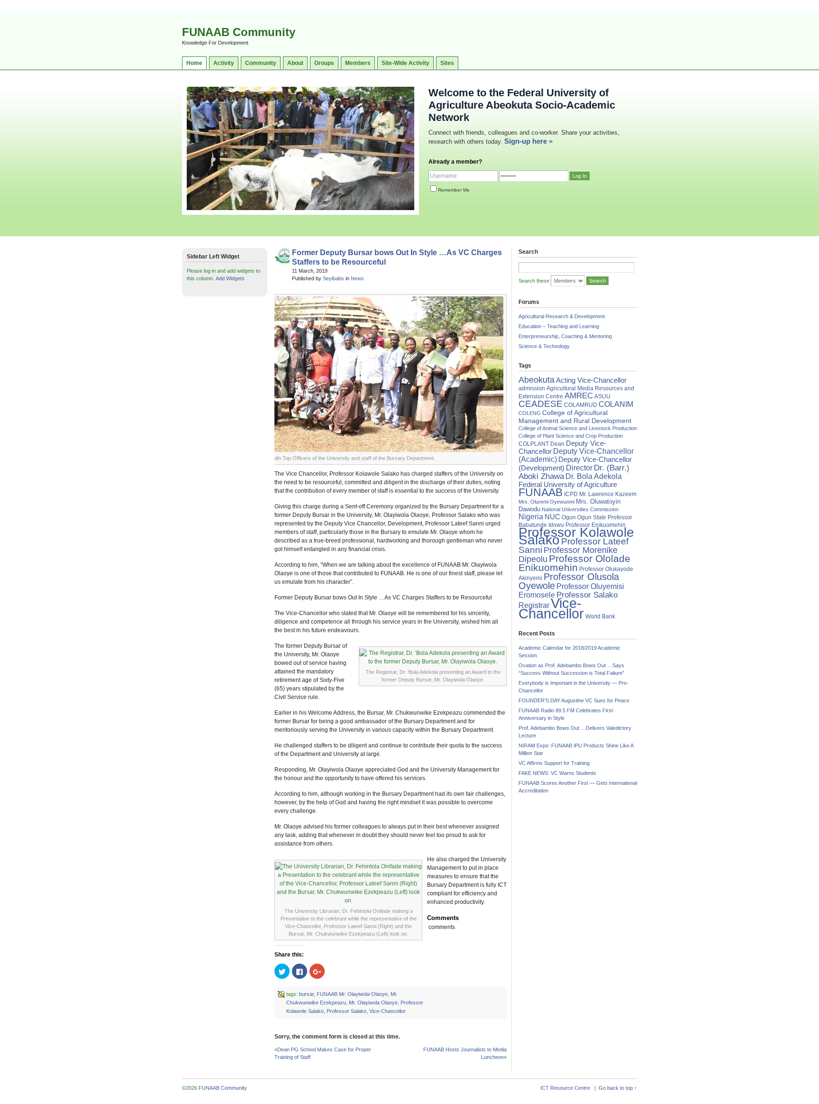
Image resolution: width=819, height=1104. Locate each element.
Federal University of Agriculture (568, 484)
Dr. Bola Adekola (593, 476)
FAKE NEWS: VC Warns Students (557, 773)
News (357, 278)
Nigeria (531, 517)
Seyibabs (333, 278)
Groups (324, 63)
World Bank (600, 616)
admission (532, 388)
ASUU (602, 396)
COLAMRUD (580, 405)
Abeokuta (537, 380)
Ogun (569, 517)
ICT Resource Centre (565, 1088)
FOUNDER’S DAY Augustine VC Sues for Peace (574, 700)
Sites (447, 63)
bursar (306, 994)
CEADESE (541, 404)
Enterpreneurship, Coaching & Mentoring (565, 336)
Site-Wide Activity (405, 63)
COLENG (530, 413)
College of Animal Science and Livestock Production (578, 428)
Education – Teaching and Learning (559, 326)
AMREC (578, 395)
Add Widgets (230, 278)
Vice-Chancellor (387, 1011)
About (295, 63)
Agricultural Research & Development (562, 316)
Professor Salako (346, 1011)
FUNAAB (541, 492)
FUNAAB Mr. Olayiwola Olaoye (352, 994)
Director (579, 467)
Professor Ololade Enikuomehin (574, 563)
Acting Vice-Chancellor (591, 380)
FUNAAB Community (238, 32)
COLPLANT (534, 444)
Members (358, 63)
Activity (223, 63)
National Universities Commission (580, 509)
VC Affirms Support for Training (554, 763)
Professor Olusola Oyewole (569, 581)
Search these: (535, 281)
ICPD (571, 494)
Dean (557, 444)
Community (260, 63)
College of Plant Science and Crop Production (571, 436)
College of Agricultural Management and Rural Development (575, 416)
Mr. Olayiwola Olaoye (373, 1002)
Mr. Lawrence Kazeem (608, 494)
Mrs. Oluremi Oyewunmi (546, 502)
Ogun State (591, 517)
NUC (552, 517)
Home (194, 63)
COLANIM (616, 404)
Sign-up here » (528, 141)
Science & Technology (544, 346)
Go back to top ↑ (618, 1088)
